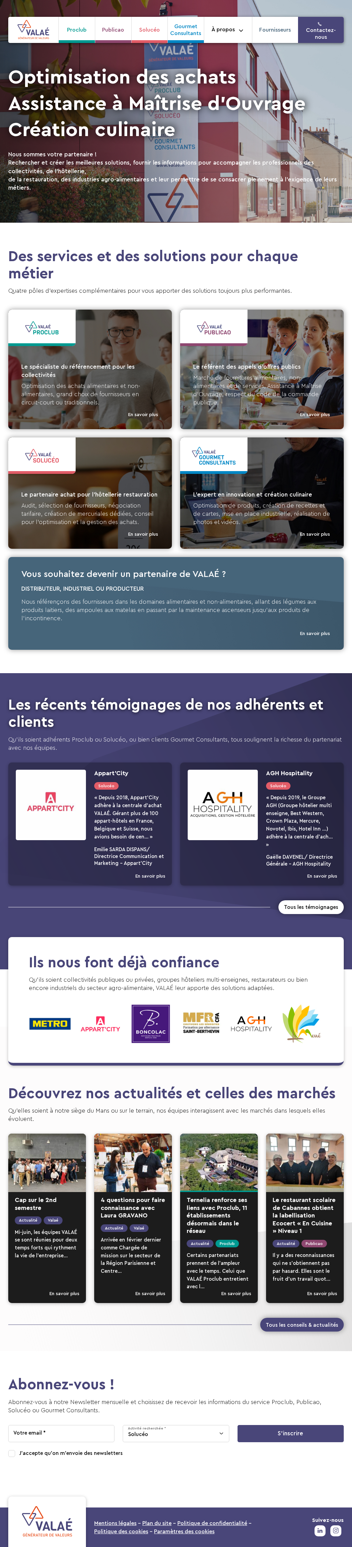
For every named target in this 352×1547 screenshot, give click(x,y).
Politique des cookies (121, 1531)
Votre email (27, 1433)
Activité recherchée (145, 1428)
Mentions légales (115, 1523)
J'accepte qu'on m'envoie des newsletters (71, 1453)
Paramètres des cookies (184, 1531)
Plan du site (157, 1523)
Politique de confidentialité (212, 1523)
